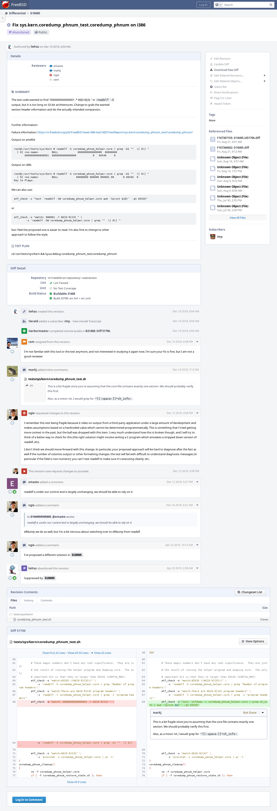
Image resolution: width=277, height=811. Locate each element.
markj (57, 70)
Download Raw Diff (226, 70)
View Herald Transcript (86, 321)
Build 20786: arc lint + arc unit (72, 298)
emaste (58, 66)
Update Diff (221, 64)
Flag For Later (223, 98)
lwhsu (35, 47)
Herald (33, 321)
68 (31, 385)
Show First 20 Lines (53, 653)
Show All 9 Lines (76, 782)
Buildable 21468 (64, 294)
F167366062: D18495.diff (233, 148)
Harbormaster (39, 331)
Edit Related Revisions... (229, 75)
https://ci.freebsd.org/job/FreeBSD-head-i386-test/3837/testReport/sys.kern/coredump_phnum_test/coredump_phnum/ (115, 132)
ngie (56, 75)
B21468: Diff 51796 (97, 331)
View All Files (238, 218)
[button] (203, 5)
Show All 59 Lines (78, 653)
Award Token (222, 104)
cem (56, 79)
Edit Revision (222, 58)
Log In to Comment (29, 800)
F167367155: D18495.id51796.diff (238, 138)
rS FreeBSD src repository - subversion (72, 278)
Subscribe (220, 87)
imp (219, 237)
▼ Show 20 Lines (101, 653)
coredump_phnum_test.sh (34, 619)
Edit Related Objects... (228, 81)
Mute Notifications (226, 92)
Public (43, 32)
